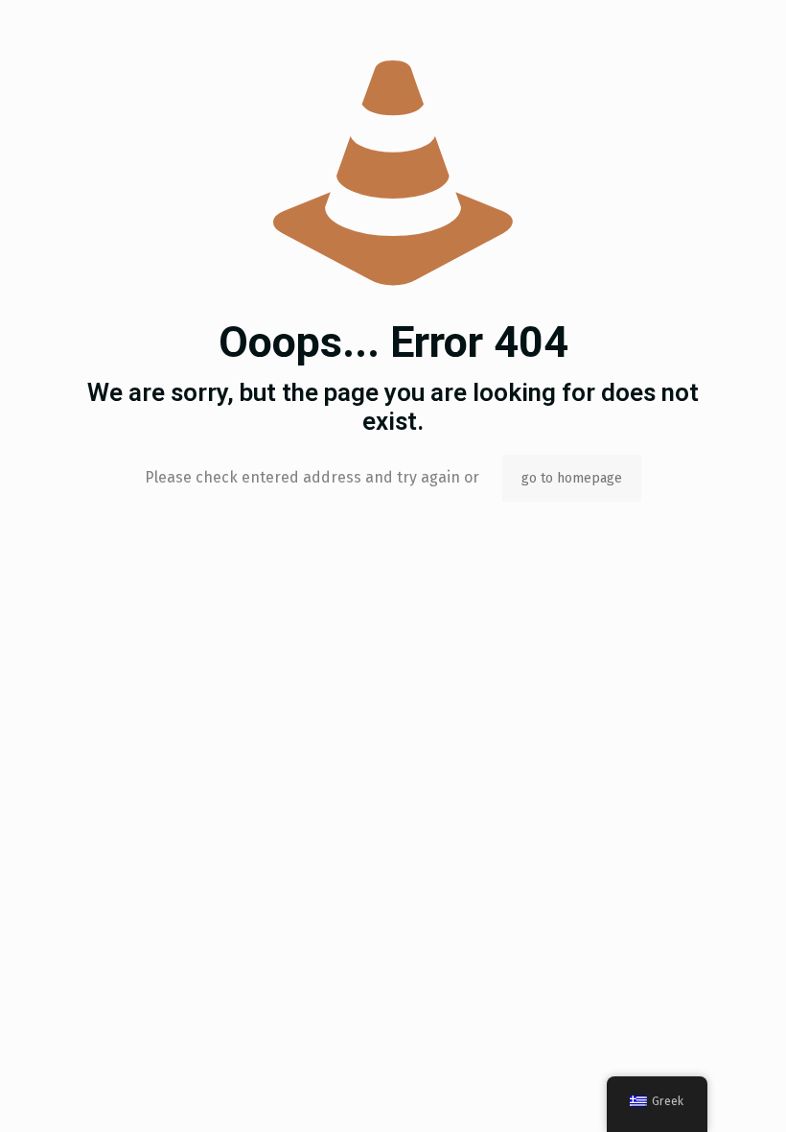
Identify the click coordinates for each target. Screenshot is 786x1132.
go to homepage (571, 478)
